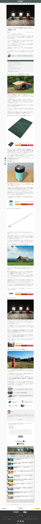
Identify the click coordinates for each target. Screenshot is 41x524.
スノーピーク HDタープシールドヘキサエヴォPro (14, 68)
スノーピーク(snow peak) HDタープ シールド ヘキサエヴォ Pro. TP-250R (16, 405)
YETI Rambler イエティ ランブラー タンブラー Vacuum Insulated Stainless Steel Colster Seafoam (29, 402)
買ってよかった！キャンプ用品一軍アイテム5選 (14, 62)
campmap (24, 511)
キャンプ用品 (16, 3)
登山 (29, 3)
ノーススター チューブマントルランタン (21, 322)
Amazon (18, 145)
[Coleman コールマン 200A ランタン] (11, 344)
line (5, 162)
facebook (5, 160)
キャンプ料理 (21, 3)
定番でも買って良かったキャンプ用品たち (13, 71)
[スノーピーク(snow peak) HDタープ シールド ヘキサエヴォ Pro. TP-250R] (11, 293)
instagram (21, 444)
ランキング (36, 3)
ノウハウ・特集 (26, 3)
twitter (5, 158)
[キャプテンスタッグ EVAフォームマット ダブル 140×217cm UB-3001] (11, 144)
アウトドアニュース (7, 3)
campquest (16, 511)
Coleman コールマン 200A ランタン (19, 343)
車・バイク (32, 3)
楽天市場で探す (24, 145)
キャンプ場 (12, 3)
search (40, 3)
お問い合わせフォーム (16, 424)
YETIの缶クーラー (10, 65)
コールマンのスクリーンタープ (22, 271)
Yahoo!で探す (30, 145)
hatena (5, 164)
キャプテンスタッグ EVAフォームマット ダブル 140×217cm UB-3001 (16, 402)
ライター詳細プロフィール (21, 419)
